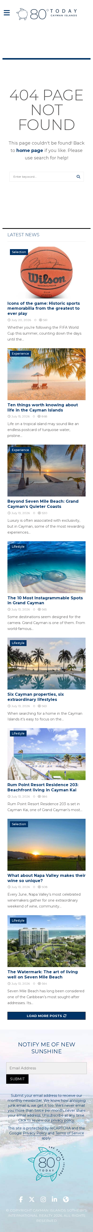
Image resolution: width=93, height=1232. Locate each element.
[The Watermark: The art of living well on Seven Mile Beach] (46, 941)
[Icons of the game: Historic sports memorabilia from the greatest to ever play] (46, 273)
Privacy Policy (35, 1133)
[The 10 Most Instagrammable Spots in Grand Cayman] (46, 567)
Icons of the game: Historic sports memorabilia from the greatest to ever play (43, 308)
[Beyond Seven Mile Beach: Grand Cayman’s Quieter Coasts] (46, 471)
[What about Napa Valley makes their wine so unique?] (46, 845)
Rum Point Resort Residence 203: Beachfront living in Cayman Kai (42, 787)
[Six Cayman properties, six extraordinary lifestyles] (46, 664)
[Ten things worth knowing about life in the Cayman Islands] (46, 374)
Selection (19, 252)
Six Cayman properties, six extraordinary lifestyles (35, 697)
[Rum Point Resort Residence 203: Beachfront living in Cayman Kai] (46, 754)
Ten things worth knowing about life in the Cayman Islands (42, 407)
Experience (20, 353)
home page (29, 150)
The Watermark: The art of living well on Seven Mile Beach (42, 974)
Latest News (23, 235)
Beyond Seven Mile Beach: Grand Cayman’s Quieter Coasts (43, 504)
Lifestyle (18, 546)
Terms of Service (69, 1133)
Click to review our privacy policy (46, 1120)
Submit (17, 1079)
